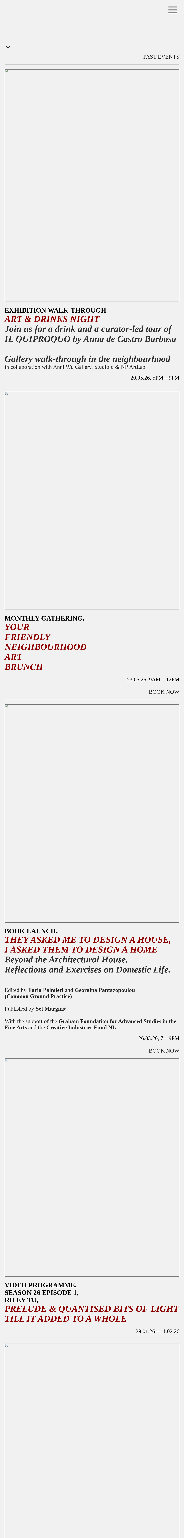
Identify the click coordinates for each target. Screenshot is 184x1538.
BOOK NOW (164, 692)
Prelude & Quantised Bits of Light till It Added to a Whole (92, 1314)
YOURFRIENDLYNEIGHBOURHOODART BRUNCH (46, 647)
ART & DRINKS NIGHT (52, 319)
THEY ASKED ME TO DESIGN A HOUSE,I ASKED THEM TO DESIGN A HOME (88, 945)
